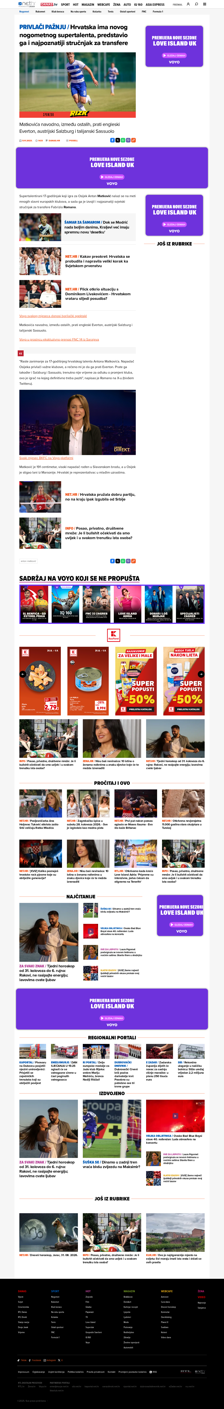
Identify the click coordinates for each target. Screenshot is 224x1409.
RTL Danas (22, 1311)
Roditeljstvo (129, 1332)
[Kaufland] (112, 635)
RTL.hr (21, 1386)
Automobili (128, 1347)
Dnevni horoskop (168, 1306)
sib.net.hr (76, 1386)
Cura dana (165, 1301)
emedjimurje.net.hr (59, 1386)
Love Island (90, 1322)
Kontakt (111, 1372)
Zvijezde (89, 1296)
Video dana (166, 1337)
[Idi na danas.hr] (49, 4)
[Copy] (133, 140)
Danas (22, 1291)
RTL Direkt (22, 1317)
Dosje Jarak (23, 1327)
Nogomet (24, 11)
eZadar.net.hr (175, 1386)
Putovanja (128, 1327)
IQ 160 (138, 5)
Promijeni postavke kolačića (132, 1372)
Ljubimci (127, 1317)
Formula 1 (158, 11)
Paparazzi (90, 1311)
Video (201, 1297)
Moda (126, 1322)
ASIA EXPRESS (155, 5)
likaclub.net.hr (57, 1390)
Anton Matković (28, 561)
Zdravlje (127, 1337)
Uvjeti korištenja (56, 1372)
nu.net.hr (189, 1386)
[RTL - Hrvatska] (186, 1372)
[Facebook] (112, 140)
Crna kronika (23, 1306)
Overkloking (166, 1317)
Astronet (164, 1296)
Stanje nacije (23, 1322)
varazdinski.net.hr (111, 1386)
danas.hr (54, 140)
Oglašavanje (38, 1372)
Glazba (88, 1306)
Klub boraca (58, 11)
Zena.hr (32, 1386)
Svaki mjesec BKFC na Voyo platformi (46, 457)
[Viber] (128, 140)
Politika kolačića (75, 1372)
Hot (75, 4)
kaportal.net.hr (92, 1386)
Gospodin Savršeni (94, 1332)
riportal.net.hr (130, 1386)
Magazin (88, 4)
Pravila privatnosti (95, 1372)
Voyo (88, 1342)
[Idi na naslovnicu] (28, 7)
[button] (23, 589)
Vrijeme (21, 1332)
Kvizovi (164, 1332)
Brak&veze (128, 1296)
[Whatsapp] (123, 140)
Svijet (20, 1301)
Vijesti (20, 1296)
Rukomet (40, 11)
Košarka (97, 11)
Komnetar (165, 1311)
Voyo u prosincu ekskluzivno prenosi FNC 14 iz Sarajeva (59, 339)
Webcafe (103, 4)
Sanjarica (202, 1307)
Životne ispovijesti (131, 1342)
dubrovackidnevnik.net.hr (153, 1386)
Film (87, 1301)
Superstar (90, 1327)
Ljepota (127, 1311)
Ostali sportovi (127, 11)
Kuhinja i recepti (131, 1306)
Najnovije (202, 1302)
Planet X (164, 1322)
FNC (144, 11)
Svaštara (164, 1327)
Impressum (23, 1372)
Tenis (110, 11)
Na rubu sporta (78, 11)
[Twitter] (117, 140)
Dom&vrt (127, 1301)
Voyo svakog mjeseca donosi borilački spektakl (53, 315)
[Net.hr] (200, 1372)
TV (87, 1317)
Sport (65, 4)
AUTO (127, 5)
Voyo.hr (43, 1386)
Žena (116, 4)
